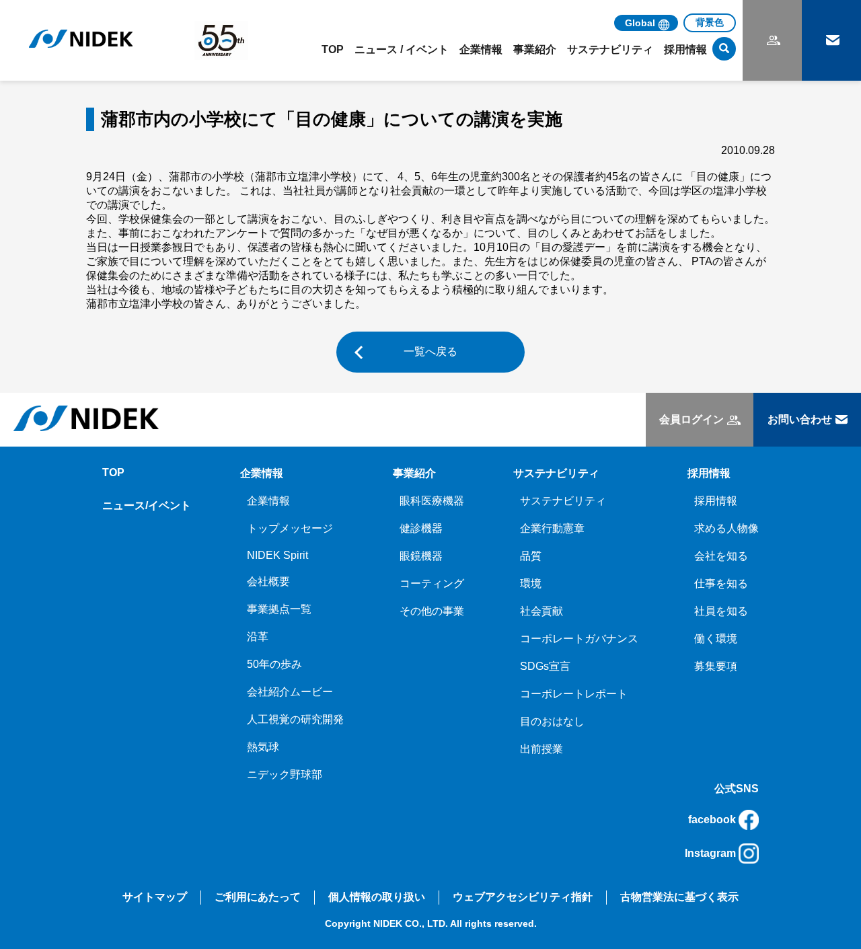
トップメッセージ (290, 528)
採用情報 (715, 500)
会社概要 (268, 581)
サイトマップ (154, 897)
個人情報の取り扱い (376, 897)
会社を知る (721, 556)
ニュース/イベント (146, 505)
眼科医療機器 (432, 500)
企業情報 (268, 500)
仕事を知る (721, 583)
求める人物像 (726, 528)
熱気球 (263, 747)
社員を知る (721, 611)
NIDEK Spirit (277, 555)
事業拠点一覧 (279, 609)
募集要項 (715, 666)
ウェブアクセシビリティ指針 (523, 897)
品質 (530, 556)
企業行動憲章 (552, 528)
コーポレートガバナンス (579, 638)
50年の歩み (274, 664)
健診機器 (421, 528)
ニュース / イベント (401, 49)
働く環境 (715, 638)
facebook (712, 819)
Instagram (710, 853)
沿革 (257, 636)
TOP (333, 49)
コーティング (432, 583)
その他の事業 (432, 611)
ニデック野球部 (284, 774)
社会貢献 (541, 611)
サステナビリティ (563, 500)
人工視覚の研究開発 (295, 719)
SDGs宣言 (545, 666)
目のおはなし (552, 721)
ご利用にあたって (258, 897)
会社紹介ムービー (290, 691)
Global (640, 22)
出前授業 (541, 749)
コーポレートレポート (574, 693)
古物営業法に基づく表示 (679, 897)
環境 (530, 583)
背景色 (710, 22)
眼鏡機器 (421, 556)
